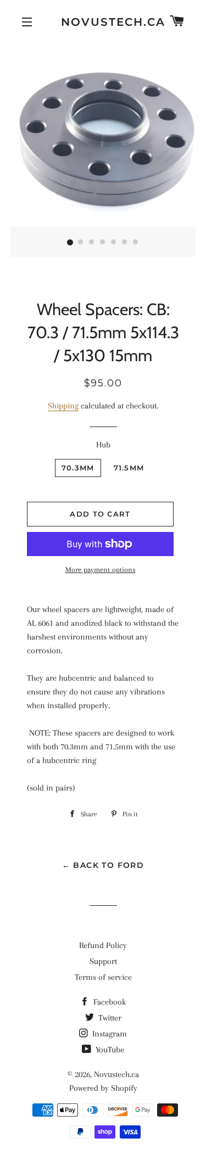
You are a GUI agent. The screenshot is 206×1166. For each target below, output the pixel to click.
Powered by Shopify (103, 1088)
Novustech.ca (103, 22)
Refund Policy (103, 945)
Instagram (108, 1034)
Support (103, 961)
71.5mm (129, 467)
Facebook (108, 1002)
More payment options (100, 569)
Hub (103, 445)
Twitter (108, 1018)
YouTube (108, 1050)
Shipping (63, 406)
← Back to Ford (103, 865)
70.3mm (78, 467)
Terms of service (103, 977)
